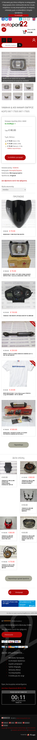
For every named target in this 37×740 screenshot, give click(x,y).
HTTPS (5, 725)
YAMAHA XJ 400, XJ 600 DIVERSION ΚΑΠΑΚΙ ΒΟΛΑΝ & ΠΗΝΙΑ (28, 482)
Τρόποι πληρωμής (15, 667)
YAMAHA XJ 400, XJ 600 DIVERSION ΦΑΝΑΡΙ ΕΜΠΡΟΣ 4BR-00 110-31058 (28, 538)
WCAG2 (20, 723)
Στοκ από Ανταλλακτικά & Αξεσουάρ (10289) (16, 625)
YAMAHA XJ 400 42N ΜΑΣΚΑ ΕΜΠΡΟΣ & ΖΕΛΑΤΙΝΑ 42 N (7, 537)
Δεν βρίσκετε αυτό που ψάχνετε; (14, 181)
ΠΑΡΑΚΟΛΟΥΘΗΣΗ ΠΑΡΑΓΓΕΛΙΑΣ (16, 728)
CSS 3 (12, 723)
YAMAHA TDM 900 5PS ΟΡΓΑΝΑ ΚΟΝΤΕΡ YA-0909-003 (18, 315)
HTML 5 (6, 723)
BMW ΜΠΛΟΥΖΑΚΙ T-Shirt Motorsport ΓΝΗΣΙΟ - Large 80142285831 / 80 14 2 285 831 (17, 394)
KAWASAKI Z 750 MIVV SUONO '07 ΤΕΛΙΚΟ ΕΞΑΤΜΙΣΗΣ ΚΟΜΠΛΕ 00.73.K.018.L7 (15, 433)
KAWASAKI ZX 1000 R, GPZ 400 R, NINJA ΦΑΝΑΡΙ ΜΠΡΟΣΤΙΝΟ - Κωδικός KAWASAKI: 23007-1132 (17, 275)
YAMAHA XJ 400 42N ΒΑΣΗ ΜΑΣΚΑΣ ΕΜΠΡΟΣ (27, 510)
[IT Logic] (31, 735)
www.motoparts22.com (23, 718)
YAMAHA (15, 168)
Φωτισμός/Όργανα (15, 170)
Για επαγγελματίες (15, 673)
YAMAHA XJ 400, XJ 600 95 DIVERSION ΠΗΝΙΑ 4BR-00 (8, 566)
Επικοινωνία (9, 635)
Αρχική (4, 728)
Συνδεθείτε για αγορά (15, 157)
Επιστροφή (19, 592)
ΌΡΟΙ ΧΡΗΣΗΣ (31, 728)
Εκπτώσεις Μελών (15, 670)
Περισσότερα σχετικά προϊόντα (18, 578)
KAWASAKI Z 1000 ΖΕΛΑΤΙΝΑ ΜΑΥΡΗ (13, 234)
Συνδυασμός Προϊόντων (17, 661)
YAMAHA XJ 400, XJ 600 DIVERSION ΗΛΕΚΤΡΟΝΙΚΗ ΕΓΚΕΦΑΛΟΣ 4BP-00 (8, 482)
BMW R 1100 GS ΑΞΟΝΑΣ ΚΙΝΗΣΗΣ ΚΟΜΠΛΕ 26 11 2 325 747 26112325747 (18, 354)
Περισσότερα (18, 445)
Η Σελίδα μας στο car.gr (16, 676)
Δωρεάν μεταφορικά (15, 664)
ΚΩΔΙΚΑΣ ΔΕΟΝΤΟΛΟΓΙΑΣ (19, 730)
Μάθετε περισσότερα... (14, 148)
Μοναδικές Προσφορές (16, 658)
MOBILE (27, 723)
